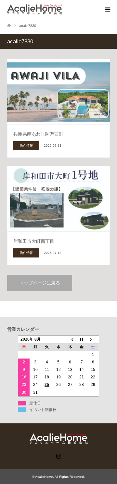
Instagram (58, 455)
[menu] (107, 10)
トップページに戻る (39, 283)
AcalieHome (44, 476)
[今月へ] (81, 340)
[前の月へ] (70, 340)
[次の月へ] (93, 340)
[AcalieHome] (62, 9)
